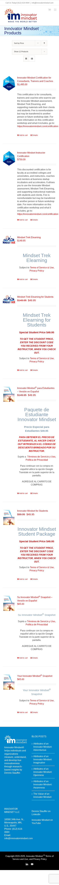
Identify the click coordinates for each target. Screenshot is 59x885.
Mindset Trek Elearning (29, 237)
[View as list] (32, 59)
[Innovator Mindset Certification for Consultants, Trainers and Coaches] (9, 83)
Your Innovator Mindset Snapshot (34, 676)
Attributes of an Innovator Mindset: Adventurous (42, 746)
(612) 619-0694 (23, 3)
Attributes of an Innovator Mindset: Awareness (42, 784)
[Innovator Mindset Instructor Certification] (9, 158)
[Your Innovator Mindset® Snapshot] (9, 682)
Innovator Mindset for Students (32, 511)
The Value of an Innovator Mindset (42, 795)
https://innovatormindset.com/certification (37, 126)
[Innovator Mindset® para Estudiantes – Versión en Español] (9, 394)
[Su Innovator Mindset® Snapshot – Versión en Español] (9, 603)
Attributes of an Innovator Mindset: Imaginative (42, 759)
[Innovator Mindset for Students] (9, 517)
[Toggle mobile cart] (49, 9)
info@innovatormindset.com (42, 3)
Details (35, 135)
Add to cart (23, 135)
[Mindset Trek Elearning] (9, 240)
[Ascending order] (44, 43)
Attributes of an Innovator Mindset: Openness (42, 772)
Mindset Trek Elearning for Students (35, 297)
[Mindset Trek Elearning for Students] (9, 299)
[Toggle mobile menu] (55, 9)
